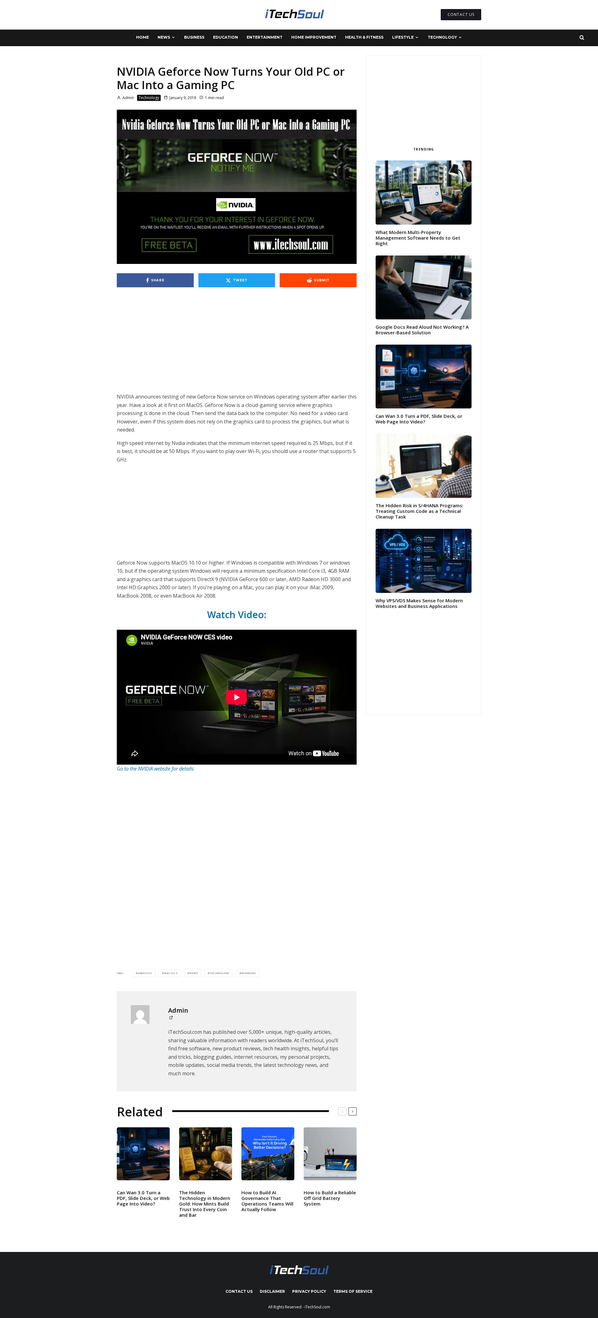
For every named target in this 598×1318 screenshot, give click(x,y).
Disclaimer (272, 1291)
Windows (248, 973)
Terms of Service (353, 1291)
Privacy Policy (309, 1291)
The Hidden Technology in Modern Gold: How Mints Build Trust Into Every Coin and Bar (204, 1204)
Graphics (145, 973)
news (193, 973)
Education (225, 37)
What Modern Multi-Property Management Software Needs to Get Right (418, 237)
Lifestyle (403, 37)
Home (142, 37)
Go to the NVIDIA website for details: (156, 768)
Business (194, 37)
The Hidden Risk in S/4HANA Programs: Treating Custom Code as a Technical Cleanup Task (419, 511)
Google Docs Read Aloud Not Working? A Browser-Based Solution (422, 329)
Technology (442, 37)
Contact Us (239, 1291)
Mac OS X (171, 973)
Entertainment (264, 37)
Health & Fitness (364, 37)
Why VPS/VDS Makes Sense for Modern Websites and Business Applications (419, 603)
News (164, 37)
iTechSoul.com (317, 1307)
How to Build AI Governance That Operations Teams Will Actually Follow (267, 1201)
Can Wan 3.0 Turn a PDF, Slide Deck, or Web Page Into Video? (143, 1198)
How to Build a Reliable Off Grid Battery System (330, 1198)
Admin (127, 97)
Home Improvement (313, 37)
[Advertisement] (237, 346)
